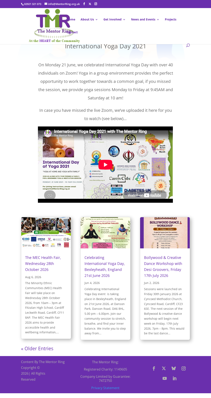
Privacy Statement (105, 388)
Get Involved (112, 19)
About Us (87, 19)
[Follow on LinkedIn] (174, 378)
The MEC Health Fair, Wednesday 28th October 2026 (43, 263)
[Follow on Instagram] (183, 368)
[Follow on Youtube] (165, 378)
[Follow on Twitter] (164, 368)
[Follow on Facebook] (154, 368)
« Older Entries (37, 348)
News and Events (143, 19)
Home (71, 19)
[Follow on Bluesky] (174, 368)
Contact (72, 32)
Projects (170, 19)
